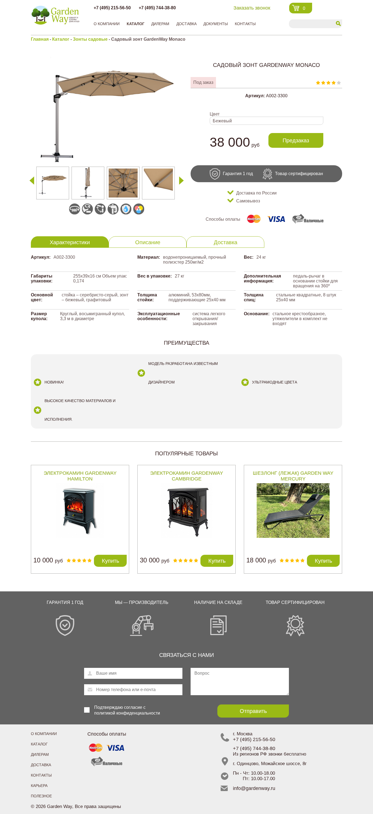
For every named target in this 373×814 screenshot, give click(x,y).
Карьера (39, 785)
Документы (215, 24)
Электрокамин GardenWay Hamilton (80, 476)
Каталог (135, 24)
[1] (318, 83)
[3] (328, 83)
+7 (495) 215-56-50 (112, 7)
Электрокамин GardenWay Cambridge (186, 476)
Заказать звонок (251, 8)
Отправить (253, 711)
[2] (323, 83)
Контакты (245, 24)
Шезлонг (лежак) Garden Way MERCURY (293, 476)
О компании (107, 24)
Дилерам (160, 24)
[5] (339, 83)
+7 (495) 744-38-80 (157, 7)
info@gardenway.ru (254, 788)
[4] (333, 83)
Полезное (41, 796)
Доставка (186, 24)
